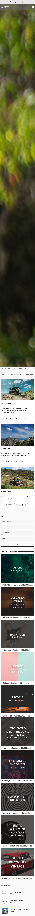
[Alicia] (17, 570)
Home (8, 368)
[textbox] (18, 538)
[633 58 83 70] (19, 461)
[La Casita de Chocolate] (17, 766)
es (18, 2)
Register (31, 2)
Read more (7, 418)
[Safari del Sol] (22, 418)
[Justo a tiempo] (17, 831)
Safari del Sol (6, 403)
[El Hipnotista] (17, 798)
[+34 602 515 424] (19, 504)
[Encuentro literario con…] (17, 733)
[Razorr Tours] (22, 504)
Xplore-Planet (6, 448)
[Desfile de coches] (17, 864)
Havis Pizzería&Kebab (17, 892)
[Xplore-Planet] (22, 461)
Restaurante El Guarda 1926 (19, 909)
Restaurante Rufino (16, 901)
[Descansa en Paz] (17, 603)
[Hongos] (17, 668)
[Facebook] (22, 2)
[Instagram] (24, 2)
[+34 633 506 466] (19, 418)
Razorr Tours (6, 492)
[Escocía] (17, 701)
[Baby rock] (17, 635)
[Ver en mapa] (15, 418)
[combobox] (17, 527)
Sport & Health (14, 368)
